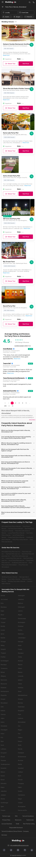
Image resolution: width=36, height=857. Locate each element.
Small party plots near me (19, 562)
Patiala (20, 649)
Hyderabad (21, 707)
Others (20, 668)
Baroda (20, 749)
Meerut (3, 772)
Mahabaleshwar (22, 695)
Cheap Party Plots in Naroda (16, 537)
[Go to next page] (9, 405)
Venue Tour (11, 63)
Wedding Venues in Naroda (9, 577)
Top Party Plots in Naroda (15, 528)
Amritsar (20, 760)
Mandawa (4, 607)
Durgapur (3, 618)
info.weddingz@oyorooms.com (19, 845)
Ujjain (2, 806)
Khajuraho (4, 695)
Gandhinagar (4, 802)
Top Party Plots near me (13, 554)
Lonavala (20, 676)
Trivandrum (4, 668)
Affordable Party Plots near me (11, 551)
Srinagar (3, 641)
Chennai (3, 714)
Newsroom (18, 820)
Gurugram (4, 753)
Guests (7, 16)
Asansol (20, 661)
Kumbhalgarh (5, 661)
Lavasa (3, 630)
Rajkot (20, 787)
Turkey (20, 657)
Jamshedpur (21, 638)
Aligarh (20, 614)
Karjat (19, 645)
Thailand (3, 653)
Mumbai (20, 703)
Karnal (2, 779)
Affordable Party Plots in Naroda (11, 526)
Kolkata (3, 710)
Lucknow (20, 718)
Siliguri (20, 799)
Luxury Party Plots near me (13, 558)
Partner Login (6, 816)
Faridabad (21, 753)
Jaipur (2, 718)
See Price (26, 63)
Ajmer (2, 634)
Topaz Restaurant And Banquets (14, 378)
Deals (17, 823)
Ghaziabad (4, 726)
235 (5, 406)
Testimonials (30, 820)
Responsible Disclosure (16, 827)
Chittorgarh (21, 595)
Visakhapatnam (5, 764)
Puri (19, 733)
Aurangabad (21, 806)
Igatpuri (20, 680)
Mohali (3, 672)
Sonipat (3, 699)
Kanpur (20, 741)
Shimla (3, 799)
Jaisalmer (21, 599)
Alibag (2, 645)
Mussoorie (4, 684)
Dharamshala (22, 618)
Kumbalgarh (21, 622)
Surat (2, 745)
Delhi (2, 707)
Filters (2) (29, 16)
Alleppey (3, 676)
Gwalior (20, 791)
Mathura (20, 603)
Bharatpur (4, 664)
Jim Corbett (4, 599)
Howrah (20, 779)
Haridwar (20, 687)
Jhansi (20, 684)
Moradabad (4, 703)
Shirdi (19, 691)
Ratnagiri (20, 641)
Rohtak (3, 595)
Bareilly (3, 626)
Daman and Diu (22, 810)
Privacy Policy (6, 820)
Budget (18, 16)
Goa (19, 726)
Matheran (21, 634)
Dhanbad (20, 626)
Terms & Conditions (28, 816)
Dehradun (3, 783)
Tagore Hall (7, 363)
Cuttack (20, 802)
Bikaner (20, 672)
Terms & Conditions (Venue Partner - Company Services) (15, 833)
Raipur (3, 787)
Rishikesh (3, 687)
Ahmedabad (21, 722)
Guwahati (3, 768)
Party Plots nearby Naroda (20, 539)
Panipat (3, 810)
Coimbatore (21, 795)
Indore (2, 722)
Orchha (20, 630)
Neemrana (4, 680)
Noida (19, 745)
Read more (6, 55)
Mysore (20, 664)
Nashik (20, 764)
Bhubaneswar (22, 756)
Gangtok (3, 649)
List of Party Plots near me (16, 560)
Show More (32, 419)
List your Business (7, 823)
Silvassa (20, 699)
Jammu (20, 611)
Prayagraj (21, 783)
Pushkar (3, 657)
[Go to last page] (12, 405)
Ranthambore (5, 691)
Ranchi (3, 776)
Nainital (3, 638)
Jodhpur (20, 772)
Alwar (2, 614)
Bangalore (21, 710)
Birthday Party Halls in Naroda (16, 581)
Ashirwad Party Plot (9, 391)
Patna (2, 733)
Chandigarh (4, 730)
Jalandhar (4, 791)
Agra (2, 741)
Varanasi (3, 760)
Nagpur (20, 730)
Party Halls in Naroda (14, 579)
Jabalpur (3, 795)
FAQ (16, 816)
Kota (2, 603)
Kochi (19, 776)
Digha (2, 611)
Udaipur (20, 737)
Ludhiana (3, 749)
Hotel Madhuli (7, 349)
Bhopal (3, 756)
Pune (19, 714)
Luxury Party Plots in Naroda (16, 533)
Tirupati (3, 622)
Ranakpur (21, 653)
